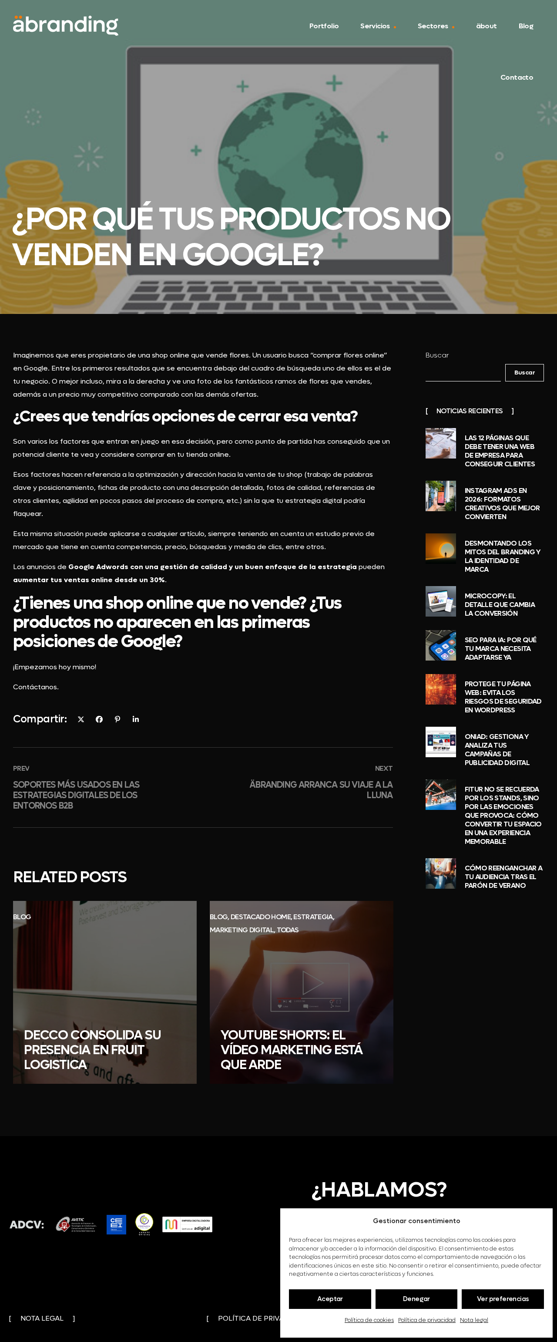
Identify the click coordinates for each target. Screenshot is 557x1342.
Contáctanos (35, 686)
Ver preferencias (503, 1299)
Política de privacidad (427, 1320)
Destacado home (260, 916)
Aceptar (330, 1299)
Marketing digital (242, 929)
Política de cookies (369, 1320)
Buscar (437, 355)
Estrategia (313, 916)
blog (22, 916)
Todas (287, 929)
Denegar (416, 1299)
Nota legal (474, 1320)
